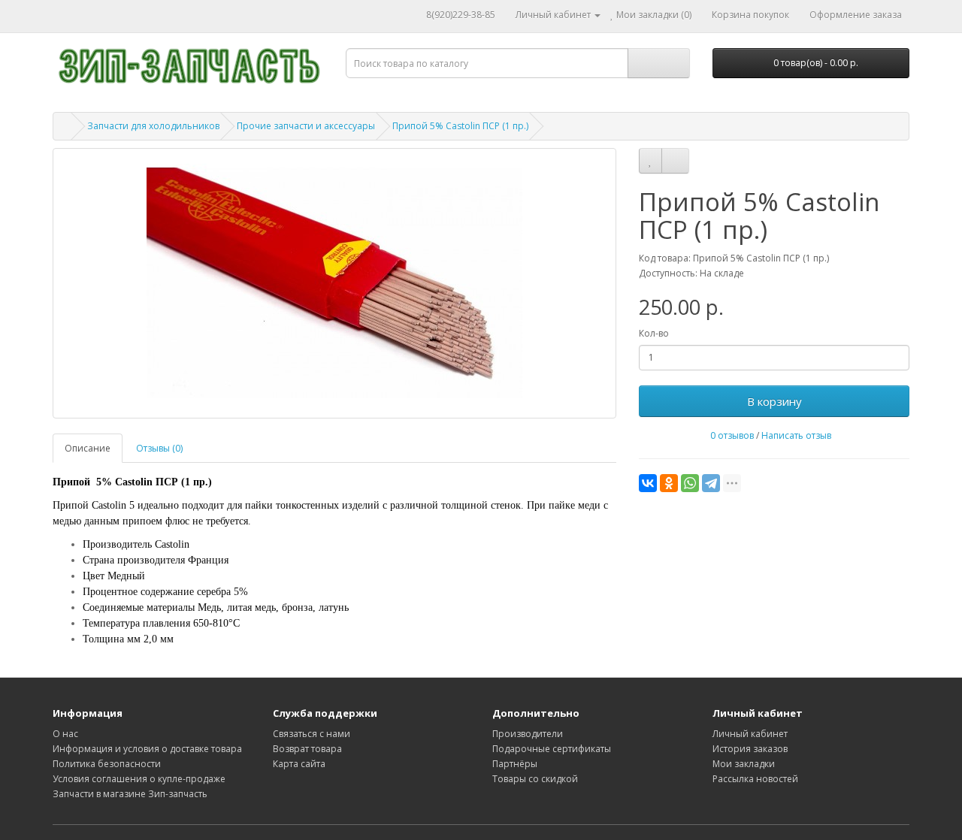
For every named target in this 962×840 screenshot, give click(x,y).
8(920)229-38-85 (460, 14)
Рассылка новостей (755, 778)
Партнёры (514, 763)
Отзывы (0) (159, 448)
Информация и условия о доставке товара (147, 748)
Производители (527, 733)
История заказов (750, 748)
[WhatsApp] (690, 483)
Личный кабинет (750, 733)
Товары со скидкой (535, 778)
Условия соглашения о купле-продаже (139, 778)
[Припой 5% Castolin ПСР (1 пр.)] (334, 283)
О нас (65, 733)
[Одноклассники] (669, 483)
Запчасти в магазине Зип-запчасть (130, 793)
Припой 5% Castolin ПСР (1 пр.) (460, 125)
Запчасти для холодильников (153, 125)
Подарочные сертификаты (551, 748)
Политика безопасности (107, 763)
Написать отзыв (796, 435)
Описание (87, 448)
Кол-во (654, 333)
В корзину (774, 401)
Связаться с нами (311, 733)
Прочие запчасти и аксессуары (306, 125)
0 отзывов (732, 435)
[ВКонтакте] (648, 483)
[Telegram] (711, 483)
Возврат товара (307, 748)
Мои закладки (743, 763)
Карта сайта (299, 763)
